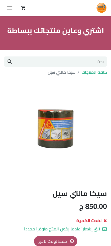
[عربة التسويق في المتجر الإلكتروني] (23, 7)
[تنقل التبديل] (9, 8)
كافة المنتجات (94, 72)
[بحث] (9, 61)
